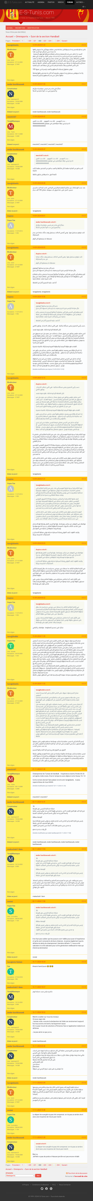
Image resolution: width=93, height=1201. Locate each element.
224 (49, 41)
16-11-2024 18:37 (39, 987)
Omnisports (22, 36)
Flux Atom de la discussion (77, 1173)
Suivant (64, 41)
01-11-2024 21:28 (39, 769)
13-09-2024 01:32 (39, 45)
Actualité (29, 2)
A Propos (25, 1185)
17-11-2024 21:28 (39, 1137)
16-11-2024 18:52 (39, 1012)
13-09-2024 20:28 (39, 183)
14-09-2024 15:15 (39, 378)
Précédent (16, 41)
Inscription (20, 28)
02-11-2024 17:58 (39, 901)
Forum (70, 2)
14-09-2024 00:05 (39, 247)
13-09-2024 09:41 (39, 117)
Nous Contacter (65, 1185)
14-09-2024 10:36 (39, 297)
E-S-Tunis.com (15, 2)
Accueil (10, 28)
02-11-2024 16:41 (39, 802)
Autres (79, 2)
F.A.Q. (54, 1185)
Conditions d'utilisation (40, 1185)
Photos (51, 2)
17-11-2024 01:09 (39, 1083)
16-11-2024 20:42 (39, 1046)
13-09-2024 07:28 (39, 84)
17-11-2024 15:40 (39, 1110)
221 (34, 41)
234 (58, 41)
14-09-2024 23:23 (39, 543)
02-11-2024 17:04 (39, 849)
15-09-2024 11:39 (39, 636)
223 (44, 41)
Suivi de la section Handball (45, 36)
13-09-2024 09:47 (39, 149)
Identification (33, 28)
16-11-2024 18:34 (39, 962)
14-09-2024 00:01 (39, 216)
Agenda (41, 2)
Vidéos (61, 2)
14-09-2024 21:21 (39, 479)
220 (29, 41)
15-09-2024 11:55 (39, 684)
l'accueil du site (80, 1176)
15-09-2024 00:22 (39, 598)
